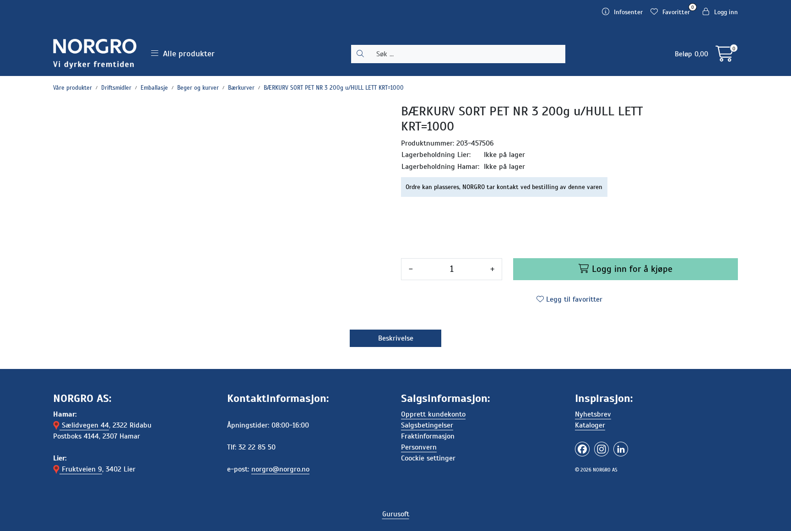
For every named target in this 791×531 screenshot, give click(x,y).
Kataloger (590, 425)
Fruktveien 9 (81, 469)
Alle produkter (186, 54)
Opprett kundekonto (433, 414)
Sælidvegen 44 (84, 425)
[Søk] (360, 54)
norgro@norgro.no (280, 469)
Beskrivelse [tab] (395, 338)
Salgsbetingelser (427, 425)
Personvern (419, 447)
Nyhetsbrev (593, 414)
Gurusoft (395, 514)
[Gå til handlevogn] (724, 57)
